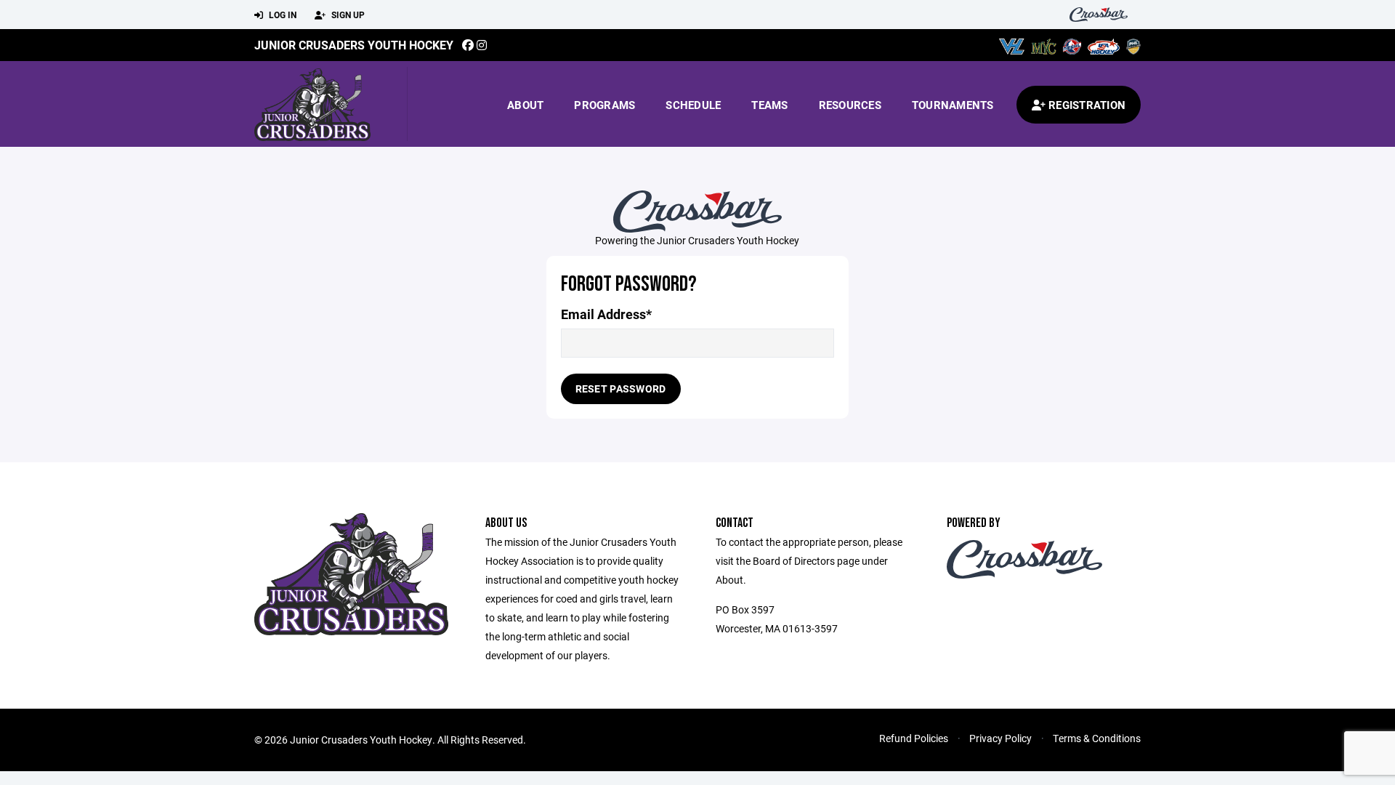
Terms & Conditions (1097, 738)
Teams (769, 104)
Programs (604, 104)
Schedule (693, 104)
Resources (850, 104)
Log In (281, 14)
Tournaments (953, 104)
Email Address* (606, 314)
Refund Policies (913, 738)
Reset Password (620, 388)
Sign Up (347, 14)
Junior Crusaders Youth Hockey (353, 44)
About (525, 104)
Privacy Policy (1000, 738)
